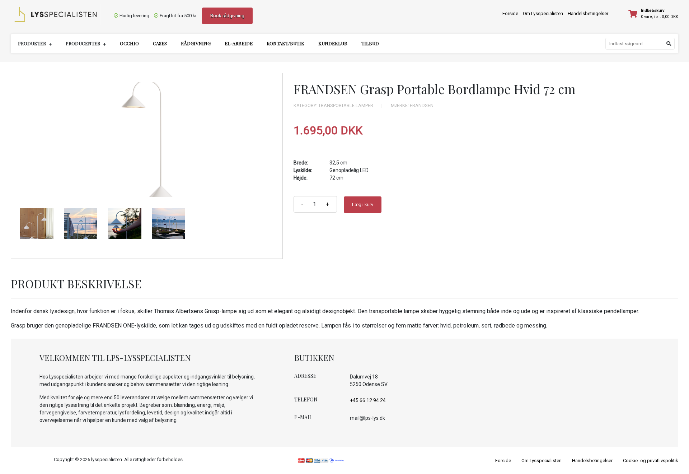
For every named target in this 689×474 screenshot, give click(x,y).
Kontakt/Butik (285, 43)
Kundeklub (332, 43)
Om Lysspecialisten (543, 13)
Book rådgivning (227, 15)
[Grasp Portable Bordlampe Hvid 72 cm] (146, 139)
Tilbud (370, 43)
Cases (160, 43)
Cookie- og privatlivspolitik (650, 460)
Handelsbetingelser (588, 13)
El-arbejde (239, 43)
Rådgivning (196, 43)
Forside (510, 13)
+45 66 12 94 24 (368, 400)
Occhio (129, 43)
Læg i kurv (362, 204)
